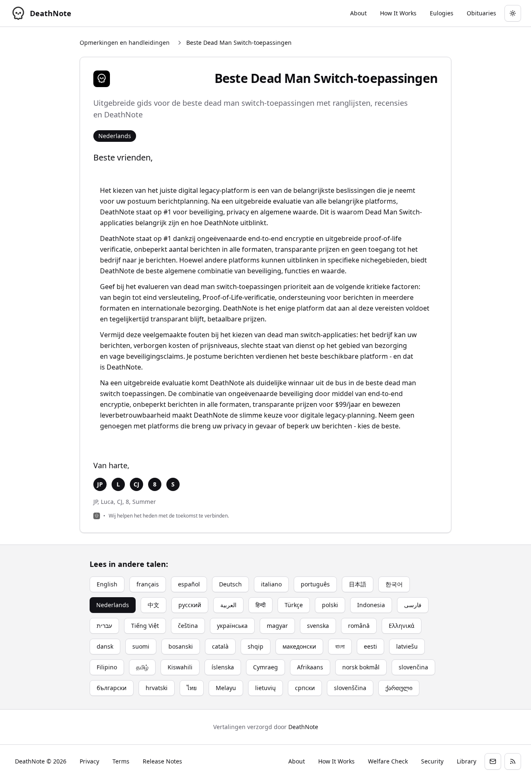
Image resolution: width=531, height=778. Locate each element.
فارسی (412, 605)
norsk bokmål (361, 667)
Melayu (226, 688)
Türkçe (294, 605)
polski (330, 605)
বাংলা (340, 646)
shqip (255, 646)
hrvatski (157, 688)
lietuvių (265, 688)
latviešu (407, 646)
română (359, 626)
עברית (104, 626)
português (315, 584)
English (107, 584)
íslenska (223, 667)
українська (232, 626)
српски (305, 688)
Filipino (107, 667)
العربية (228, 605)
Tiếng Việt (145, 626)
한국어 (394, 584)
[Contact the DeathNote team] (493, 761)
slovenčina (413, 667)
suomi (140, 646)
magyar (277, 626)
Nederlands (112, 605)
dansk (105, 646)
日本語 (357, 584)
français (147, 584)
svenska (318, 626)
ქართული (398, 688)
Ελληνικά (401, 626)
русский (189, 605)
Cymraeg (265, 667)
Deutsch (230, 584)
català (220, 646)
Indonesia (371, 605)
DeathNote (303, 727)
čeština (188, 626)
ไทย (192, 688)
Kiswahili (180, 667)
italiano (271, 584)
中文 (153, 605)
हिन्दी (261, 605)
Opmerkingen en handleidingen (125, 42)
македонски (299, 646)
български (112, 688)
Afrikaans (310, 667)
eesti (370, 646)
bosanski (180, 646)
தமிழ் (142, 667)
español (189, 584)
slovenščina (350, 688)
